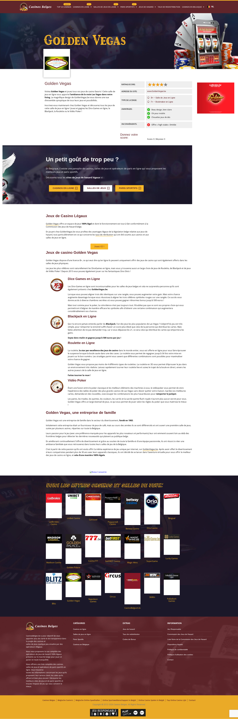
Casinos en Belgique (192, 7)
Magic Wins (132, 562)
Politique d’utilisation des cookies (180, 655)
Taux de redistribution (169, 7)
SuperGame (152, 561)
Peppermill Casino (113, 523)
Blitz (54, 603)
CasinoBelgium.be (132, 608)
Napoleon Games (93, 600)
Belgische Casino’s (65, 700)
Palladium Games (171, 599)
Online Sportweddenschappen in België (119, 700)
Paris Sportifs (127, 6)
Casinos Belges (49, 700)
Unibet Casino (73, 518)
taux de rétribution (104, 234)
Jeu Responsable (174, 629)
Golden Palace (73, 567)
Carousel (93, 519)
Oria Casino (152, 528)
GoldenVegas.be (150, 449)
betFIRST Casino (112, 561)
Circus (113, 596)
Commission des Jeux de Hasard (180, 634)
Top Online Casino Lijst (176, 700)
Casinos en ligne (81, 6)
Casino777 (93, 561)
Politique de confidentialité (177, 650)
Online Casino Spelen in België (151, 700)
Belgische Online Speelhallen (88, 700)
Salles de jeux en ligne (105, 6)
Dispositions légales (175, 644)
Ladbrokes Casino (54, 522)
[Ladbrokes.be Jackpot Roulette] (215, 113)
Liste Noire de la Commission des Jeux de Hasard (187, 639)
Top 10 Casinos (64, 6)
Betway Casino (132, 528)
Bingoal (171, 518)
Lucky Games (172, 558)
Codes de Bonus (129, 639)
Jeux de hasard (146, 7)
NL (212, 7)
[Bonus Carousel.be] (98, 472)
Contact (170, 660)
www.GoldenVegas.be (156, 91)
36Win (152, 597)
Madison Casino (53, 562)
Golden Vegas (52, 223)
